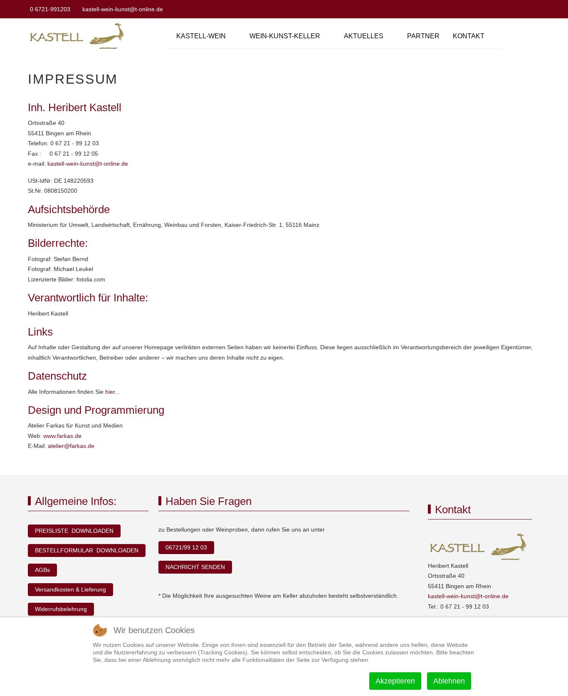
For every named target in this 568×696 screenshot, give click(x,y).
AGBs (42, 570)
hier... (112, 391)
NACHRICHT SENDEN (195, 567)
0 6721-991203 (50, 9)
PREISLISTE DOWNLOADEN (74, 530)
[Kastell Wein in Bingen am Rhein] (78, 36)
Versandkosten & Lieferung (70, 589)
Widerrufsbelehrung (61, 609)
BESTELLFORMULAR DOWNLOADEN (86, 550)
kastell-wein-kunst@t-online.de (122, 9)
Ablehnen (449, 681)
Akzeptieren (395, 681)
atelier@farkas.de (71, 445)
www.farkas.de (62, 436)
